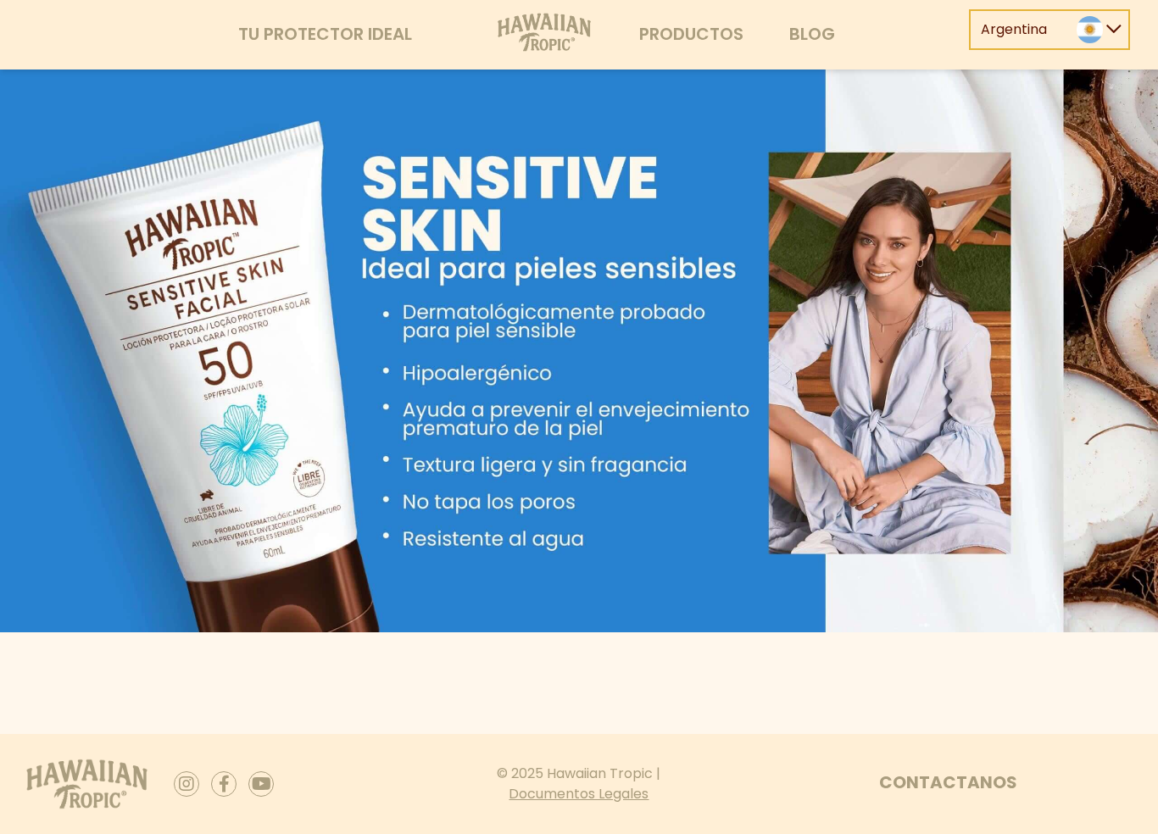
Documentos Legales (579, 793)
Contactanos (948, 782)
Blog (812, 34)
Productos (691, 34)
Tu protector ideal (325, 34)
